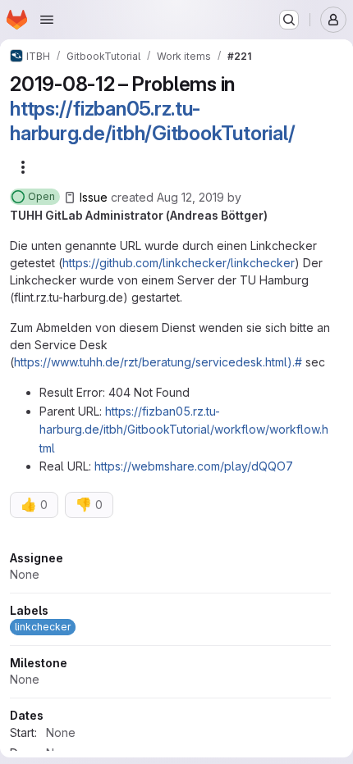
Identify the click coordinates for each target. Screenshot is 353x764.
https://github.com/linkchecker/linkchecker (178, 263)
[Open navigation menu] (47, 20)
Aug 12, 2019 (190, 197)
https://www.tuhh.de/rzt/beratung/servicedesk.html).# (158, 362)
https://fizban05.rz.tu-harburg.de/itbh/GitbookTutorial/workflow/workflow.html (183, 429)
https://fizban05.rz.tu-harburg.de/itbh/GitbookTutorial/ (152, 121)
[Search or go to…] (289, 20)
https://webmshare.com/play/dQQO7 (193, 466)
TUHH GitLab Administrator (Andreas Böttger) (139, 215)
